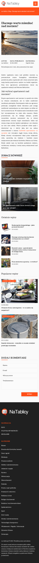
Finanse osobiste (7, 461)
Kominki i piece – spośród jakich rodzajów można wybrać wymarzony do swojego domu (24, 249)
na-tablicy (4, 63)
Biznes (3, 445)
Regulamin (5, 434)
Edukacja (4, 457)
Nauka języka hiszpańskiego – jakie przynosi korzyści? (23, 226)
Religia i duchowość (8, 499)
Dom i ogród (5, 453)
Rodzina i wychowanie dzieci (11, 503)
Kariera (3, 472)
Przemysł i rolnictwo (8, 491)
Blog (3, 427)
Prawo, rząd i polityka (8, 488)
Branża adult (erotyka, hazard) (11, 449)
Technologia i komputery (9, 522)
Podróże (4, 484)
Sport (3, 511)
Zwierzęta (4, 534)
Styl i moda (5, 515)
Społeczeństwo (6, 507)
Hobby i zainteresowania (9, 465)
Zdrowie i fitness (7, 530)
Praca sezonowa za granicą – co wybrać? (25, 262)
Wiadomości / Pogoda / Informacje (12, 526)
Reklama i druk (6, 495)
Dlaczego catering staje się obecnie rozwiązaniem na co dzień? (23, 238)
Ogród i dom (30, 63)
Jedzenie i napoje (7, 468)
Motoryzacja (5, 476)
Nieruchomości (6, 480)
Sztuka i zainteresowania (9, 519)
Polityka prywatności (9, 431)
